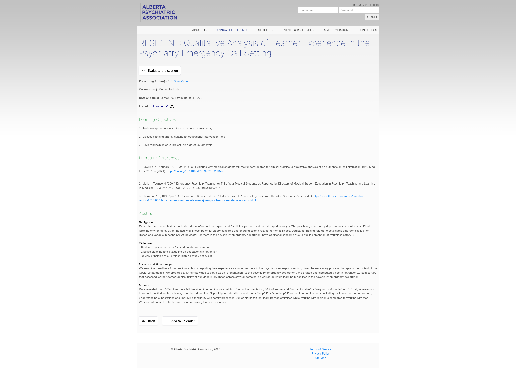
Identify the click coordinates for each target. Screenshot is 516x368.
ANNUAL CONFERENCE (232, 30)
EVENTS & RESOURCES (298, 30)
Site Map (320, 357)
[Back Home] (158, 12)
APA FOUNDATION (336, 30)
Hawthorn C (160, 106)
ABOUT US (199, 30)
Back (151, 321)
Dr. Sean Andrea (180, 81)
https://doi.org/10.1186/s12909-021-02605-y (195, 171)
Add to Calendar (183, 321)
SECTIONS (265, 30)
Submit (372, 17)
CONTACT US (368, 30)
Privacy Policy (320, 353)
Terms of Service (320, 349)
